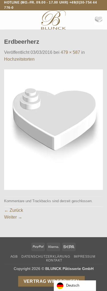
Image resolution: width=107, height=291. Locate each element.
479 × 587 (70, 52)
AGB (14, 256)
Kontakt (54, 260)
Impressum (84, 256)
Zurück (13, 210)
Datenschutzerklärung (45, 256)
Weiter (13, 217)
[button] (7, 20)
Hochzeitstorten (19, 59)
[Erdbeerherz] (53, 129)
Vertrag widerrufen (51, 281)
